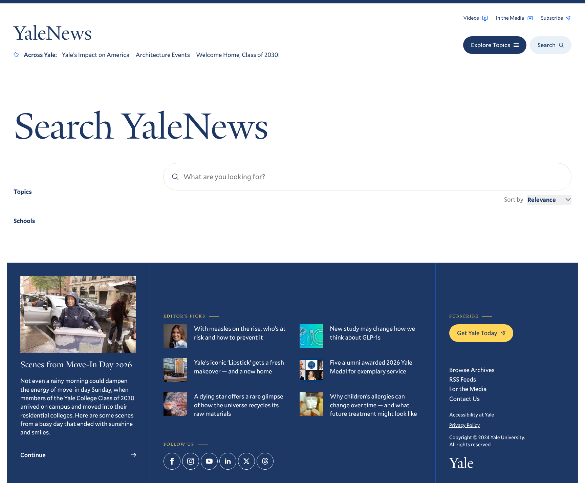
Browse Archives (472, 370)
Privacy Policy (464, 425)
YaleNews (53, 35)
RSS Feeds (462, 379)
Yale (461, 464)
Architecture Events (162, 54)
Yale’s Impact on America (96, 54)
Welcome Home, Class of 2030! (238, 54)
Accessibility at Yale (471, 414)
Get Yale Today (477, 333)
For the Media (467, 389)
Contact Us (464, 398)
